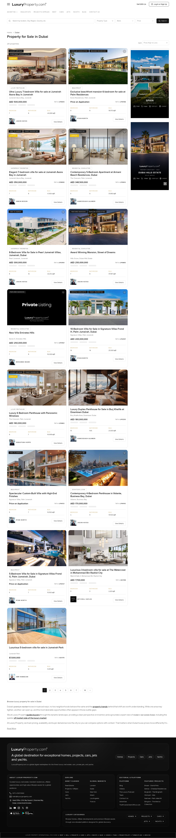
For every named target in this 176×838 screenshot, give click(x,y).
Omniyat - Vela (149, 795)
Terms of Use (137, 835)
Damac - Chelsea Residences (155, 789)
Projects (131, 757)
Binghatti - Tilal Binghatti (153, 792)
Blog (84, 12)
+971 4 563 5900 (18, 793)
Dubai (92, 789)
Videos (122, 789)
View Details (58, 122)
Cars (61, 12)
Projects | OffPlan (41, 12)
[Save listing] (63, 51)
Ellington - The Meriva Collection (152, 802)
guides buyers (33, 714)
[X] (23, 808)
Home (9, 32)
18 (85, 690)
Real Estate (26, 12)
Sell (67, 835)
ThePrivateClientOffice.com (129, 805)
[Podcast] (27, 808)
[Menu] (8, 4)
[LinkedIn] (11, 808)
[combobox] (52, 21)
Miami (92, 795)
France (92, 801)
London (93, 785)
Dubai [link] (17, 32)
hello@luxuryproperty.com (22, 797)
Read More (11, 729)
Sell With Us (141, 4)
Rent (54, 12)
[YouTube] (15, 808)
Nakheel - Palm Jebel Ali (153, 798)
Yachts (76, 12)
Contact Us (94, 12)
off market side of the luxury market (30, 718)
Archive (147, 835)
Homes (120, 757)
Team (121, 795)
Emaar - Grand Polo (151, 785)
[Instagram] (19, 808)
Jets (68, 12)
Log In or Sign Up (160, 4)
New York (93, 792)
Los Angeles (94, 798)
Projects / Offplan (71, 789)
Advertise (11, 12)
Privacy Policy (124, 835)
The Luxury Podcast (126, 792)
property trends (100, 706)
